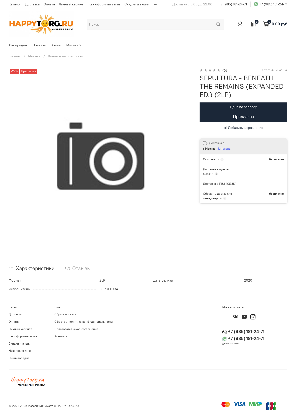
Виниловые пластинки (65, 56)
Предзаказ (243, 116)
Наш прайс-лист (20, 351)
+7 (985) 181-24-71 (233, 4)
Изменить (224, 149)
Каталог (15, 4)
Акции (56, 45)
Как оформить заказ (104, 4)
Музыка (72, 45)
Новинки (39, 45)
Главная (15, 56)
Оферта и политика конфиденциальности (83, 322)
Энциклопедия (19, 358)
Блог (57, 307)
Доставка (32, 4)
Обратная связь (65, 314)
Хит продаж (18, 45)
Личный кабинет (72, 4)
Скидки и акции (136, 4)
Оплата (49, 4)
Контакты (61, 336)
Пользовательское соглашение (76, 329)
